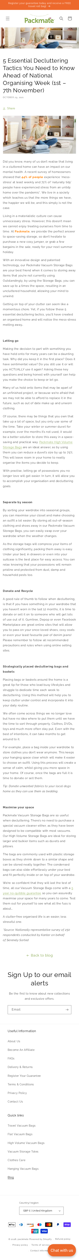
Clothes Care (16, 1160)
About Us (14, 1041)
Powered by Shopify (40, 1239)
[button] (7, 18)
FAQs (11, 1058)
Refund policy (63, 1239)
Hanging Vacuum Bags (23, 1168)
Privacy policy (20, 1245)
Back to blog (42, 955)
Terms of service (40, 1245)
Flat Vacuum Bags (20, 1134)
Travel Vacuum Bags (22, 1125)
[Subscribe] (67, 1009)
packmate (23, 1239)
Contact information (41, 1250)
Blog (11, 1177)
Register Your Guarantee (24, 1075)
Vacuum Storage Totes (23, 1151)
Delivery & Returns (20, 1067)
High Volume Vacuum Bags (26, 1143)
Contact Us (15, 1101)
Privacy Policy (17, 1093)
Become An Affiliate (21, 1049)
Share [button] (11, 108)
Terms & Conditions (21, 1084)
